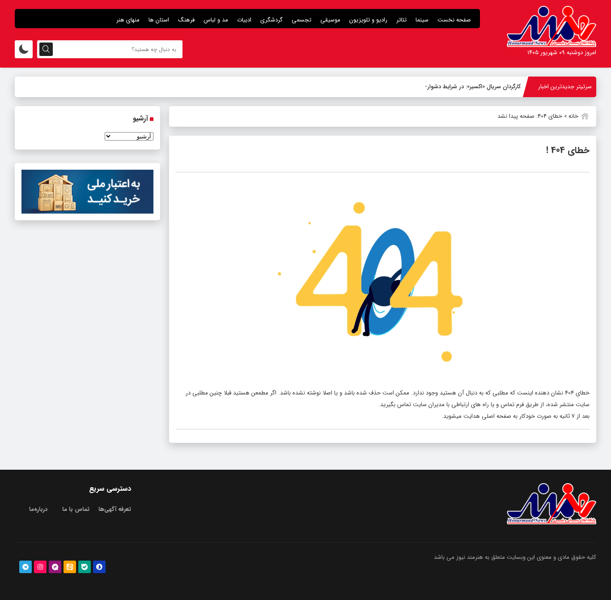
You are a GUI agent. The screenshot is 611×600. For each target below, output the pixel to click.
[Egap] (55, 567)
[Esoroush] (99, 567)
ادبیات (244, 20)
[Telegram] (25, 567)
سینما (422, 20)
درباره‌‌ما (38, 509)
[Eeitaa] (70, 567)
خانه (573, 116)
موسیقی (330, 20)
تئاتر (401, 20)
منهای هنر (128, 20)
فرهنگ (186, 20)
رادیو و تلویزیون (368, 20)
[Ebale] (84, 567)
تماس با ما (75, 509)
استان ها (159, 20)
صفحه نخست (454, 20)
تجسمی (301, 20)
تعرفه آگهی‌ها (114, 509)
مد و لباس (216, 20)
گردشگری (271, 20)
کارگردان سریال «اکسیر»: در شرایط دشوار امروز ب (464, 86)
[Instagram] (40, 567)
